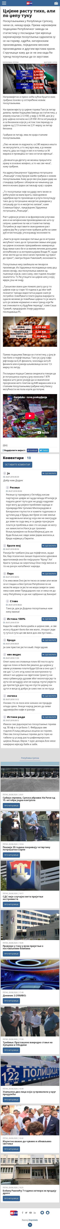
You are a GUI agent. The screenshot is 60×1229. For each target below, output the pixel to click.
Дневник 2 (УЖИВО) (14, 995)
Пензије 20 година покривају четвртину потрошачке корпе (26, 848)
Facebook (33, 450)
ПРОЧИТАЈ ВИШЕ (11, 805)
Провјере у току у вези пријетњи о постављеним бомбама (23, 947)
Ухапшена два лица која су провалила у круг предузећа (29, 1093)
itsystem (33, 1220)
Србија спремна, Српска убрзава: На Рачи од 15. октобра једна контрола (29, 799)
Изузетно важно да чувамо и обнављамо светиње (27, 1142)
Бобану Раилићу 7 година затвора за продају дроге (29, 1192)
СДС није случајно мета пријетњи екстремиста (23, 898)
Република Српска (30, 757)
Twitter (45, 450)
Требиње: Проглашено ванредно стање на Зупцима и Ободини (27, 1043)
